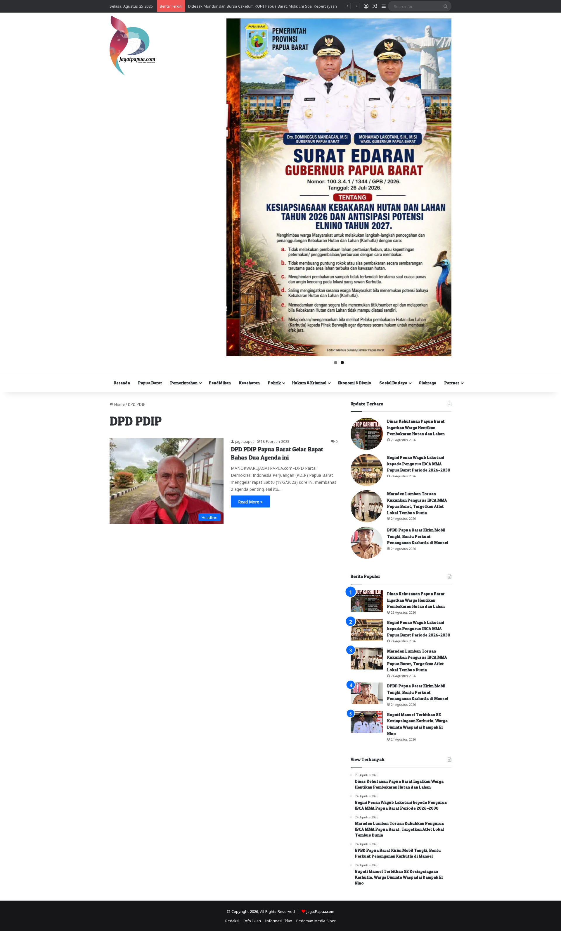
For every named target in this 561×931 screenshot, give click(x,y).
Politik (274, 382)
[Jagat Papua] (132, 45)
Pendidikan (220, 382)
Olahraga (427, 382)
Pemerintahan (184, 382)
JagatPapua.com (320, 911)
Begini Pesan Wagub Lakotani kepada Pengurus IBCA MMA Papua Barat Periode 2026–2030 (418, 463)
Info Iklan (252, 920)
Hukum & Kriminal (309, 382)
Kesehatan (249, 382)
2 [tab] (342, 362)
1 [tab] (335, 362)
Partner (451, 382)
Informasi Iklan (278, 920)
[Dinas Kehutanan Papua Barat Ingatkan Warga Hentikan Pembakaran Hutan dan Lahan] (367, 434)
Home (119, 404)
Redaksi (232, 920)
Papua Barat (150, 382)
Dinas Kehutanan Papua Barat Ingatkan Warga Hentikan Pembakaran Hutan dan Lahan (416, 427)
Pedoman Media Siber (316, 920)
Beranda (122, 382)
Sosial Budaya (393, 382)
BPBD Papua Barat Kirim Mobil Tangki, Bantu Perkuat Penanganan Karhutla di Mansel (417, 536)
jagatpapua (244, 441)
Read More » (250, 501)
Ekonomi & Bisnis (354, 382)
